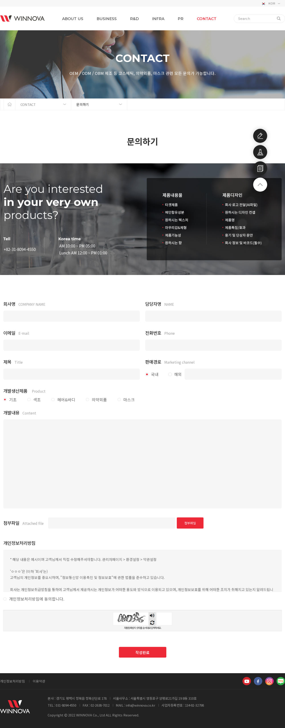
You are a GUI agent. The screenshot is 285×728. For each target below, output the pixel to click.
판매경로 (170, 362)
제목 (13, 362)
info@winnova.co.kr (140, 705)
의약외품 (99, 400)
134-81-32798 (194, 705)
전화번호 (160, 333)
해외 (178, 374)
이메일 (16, 333)
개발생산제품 (24, 391)
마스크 (129, 400)
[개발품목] (260, 152)
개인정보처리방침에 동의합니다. (36, 599)
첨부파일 (23, 523)
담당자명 (159, 304)
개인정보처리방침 (12, 681)
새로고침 (152, 622)
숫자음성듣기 (152, 615)
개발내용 (19, 412)
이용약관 (39, 681)
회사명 (24, 304)
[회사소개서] (260, 168)
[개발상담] (260, 136)
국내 (155, 374)
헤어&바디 (66, 400)
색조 (37, 400)
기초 (13, 400)
